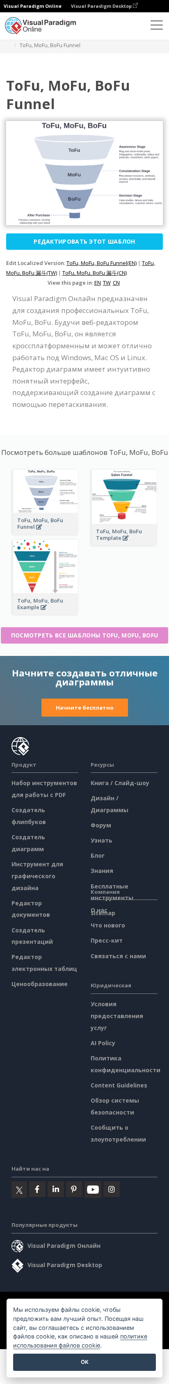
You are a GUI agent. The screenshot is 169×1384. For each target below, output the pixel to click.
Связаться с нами (118, 956)
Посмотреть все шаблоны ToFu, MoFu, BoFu (84, 635)
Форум (101, 825)
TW (107, 282)
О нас (99, 910)
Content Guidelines (119, 1085)
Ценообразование (39, 984)
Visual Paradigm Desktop (102, 6)
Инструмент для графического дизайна (37, 876)
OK (85, 1362)
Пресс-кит (107, 940)
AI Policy (103, 1043)
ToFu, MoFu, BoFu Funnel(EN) (101, 263)
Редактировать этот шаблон (84, 241)
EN (97, 282)
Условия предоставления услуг (117, 1016)
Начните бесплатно (85, 707)
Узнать (101, 840)
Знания (102, 871)
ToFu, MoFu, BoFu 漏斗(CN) (94, 272)
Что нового (108, 925)
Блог (98, 855)
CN (116, 282)
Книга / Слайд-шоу (120, 783)
